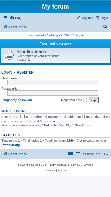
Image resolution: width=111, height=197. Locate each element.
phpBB (40, 164)
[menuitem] (16, 18)
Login (6, 72)
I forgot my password (16, 100)
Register (25, 72)
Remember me (72, 100)
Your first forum (31, 52)
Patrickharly (10, 145)
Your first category (55, 43)
